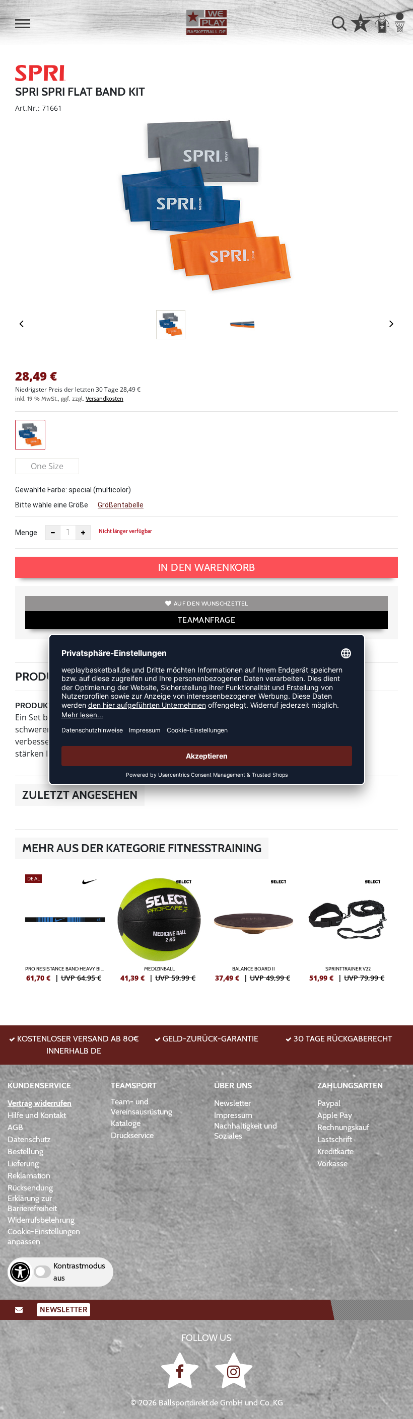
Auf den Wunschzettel (211, 603)
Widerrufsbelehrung (41, 1220)
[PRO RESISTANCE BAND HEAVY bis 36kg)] (65, 932)
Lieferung (23, 1163)
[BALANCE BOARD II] (254, 932)
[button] (23, 24)
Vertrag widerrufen (40, 1103)
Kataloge (126, 1123)
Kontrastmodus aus (79, 1272)
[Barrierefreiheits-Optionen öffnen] (20, 1272)
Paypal (328, 1103)
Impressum (233, 1115)
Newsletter (232, 1103)
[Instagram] (234, 1370)
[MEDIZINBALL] (159, 932)
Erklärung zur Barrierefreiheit (32, 1203)
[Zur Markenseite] (40, 74)
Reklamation (29, 1175)
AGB (15, 1127)
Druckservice (132, 1135)
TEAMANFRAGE (206, 620)
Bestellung (25, 1151)
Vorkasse (332, 1163)
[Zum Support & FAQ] (361, 21)
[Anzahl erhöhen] (83, 532)
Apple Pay (334, 1115)
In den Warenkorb (206, 567)
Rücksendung (30, 1187)
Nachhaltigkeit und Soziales (245, 1131)
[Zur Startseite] (206, 22)
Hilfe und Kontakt (37, 1115)
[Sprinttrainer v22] (348, 932)
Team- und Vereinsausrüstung (141, 1106)
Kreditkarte (335, 1151)
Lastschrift (334, 1139)
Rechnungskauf (343, 1127)
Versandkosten (104, 398)
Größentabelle (121, 505)
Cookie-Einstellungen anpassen (44, 1236)
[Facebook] (181, 1370)
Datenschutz (29, 1139)
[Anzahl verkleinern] (52, 532)
